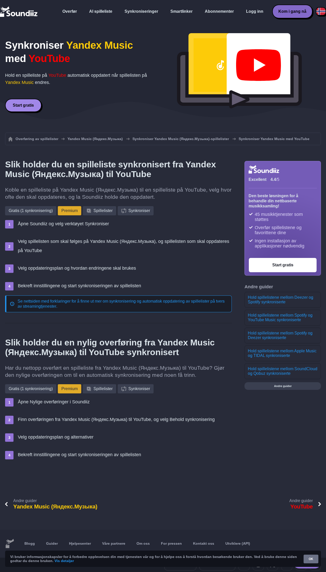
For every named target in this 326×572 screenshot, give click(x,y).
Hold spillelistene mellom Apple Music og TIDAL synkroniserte (282, 353)
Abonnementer (219, 11)
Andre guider (283, 386)
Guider (52, 543)
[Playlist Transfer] (19, 11)
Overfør (69, 11)
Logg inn (254, 11)
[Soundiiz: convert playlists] (9, 544)
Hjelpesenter (80, 543)
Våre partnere (113, 543)
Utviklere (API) (237, 543)
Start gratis (23, 105)
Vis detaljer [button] (64, 561)
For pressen (171, 543)
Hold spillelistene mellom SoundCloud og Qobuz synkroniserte (282, 371)
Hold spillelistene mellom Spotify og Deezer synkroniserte (280, 335)
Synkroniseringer (141, 11)
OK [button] (311, 559)
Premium (69, 210)
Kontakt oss (203, 543)
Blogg (29, 543)
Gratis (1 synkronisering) (31, 210)
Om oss (143, 543)
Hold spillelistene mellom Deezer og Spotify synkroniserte (280, 299)
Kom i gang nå (292, 11)
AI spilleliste (100, 11)
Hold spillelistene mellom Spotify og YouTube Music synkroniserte (280, 317)
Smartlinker (181, 11)
